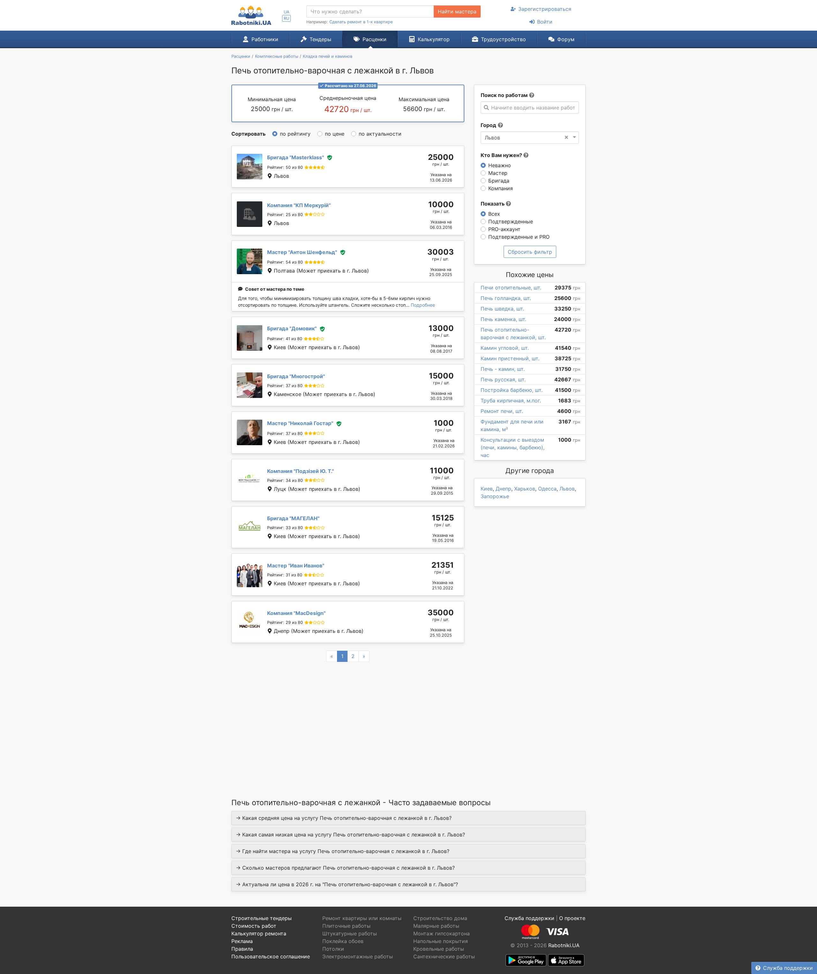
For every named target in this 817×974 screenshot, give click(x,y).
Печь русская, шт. (503, 379)
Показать (493, 203)
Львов (567, 488)
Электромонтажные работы (357, 956)
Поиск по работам (504, 95)
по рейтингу (295, 134)
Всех (494, 214)
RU (286, 18)
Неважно (499, 165)
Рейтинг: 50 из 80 (285, 167)
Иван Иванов (295, 565)
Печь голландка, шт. (506, 298)
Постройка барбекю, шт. (512, 390)
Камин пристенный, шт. (510, 358)
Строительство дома (440, 918)
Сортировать (248, 134)
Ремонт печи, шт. (502, 411)
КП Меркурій (299, 205)
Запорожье (495, 496)
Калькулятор (434, 39)
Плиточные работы (346, 926)
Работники (264, 39)
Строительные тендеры (261, 918)
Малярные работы (436, 926)
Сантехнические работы (444, 956)
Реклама (242, 941)
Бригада (498, 180)
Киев (487, 488)
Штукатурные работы (349, 933)
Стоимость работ (253, 926)
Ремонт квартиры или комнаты (361, 918)
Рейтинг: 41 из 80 (284, 338)
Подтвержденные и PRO (519, 237)
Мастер (497, 173)
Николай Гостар (300, 423)
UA (286, 12)
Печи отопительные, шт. (511, 287)
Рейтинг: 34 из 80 (285, 480)
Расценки (374, 39)
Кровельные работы (438, 949)
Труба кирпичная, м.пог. (511, 400)
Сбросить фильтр (530, 252)
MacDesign (296, 613)
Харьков (524, 488)
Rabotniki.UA (564, 945)
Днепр (503, 488)
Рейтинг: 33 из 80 (285, 527)
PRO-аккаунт (504, 229)
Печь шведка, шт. (502, 308)
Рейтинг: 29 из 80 (285, 622)
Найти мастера (457, 11)
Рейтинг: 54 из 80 (285, 262)
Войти (544, 22)
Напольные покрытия (440, 941)
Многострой (296, 376)
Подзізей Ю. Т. (300, 471)
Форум (565, 39)
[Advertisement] (347, 722)
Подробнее (423, 305)
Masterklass (295, 157)
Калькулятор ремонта (258, 933)
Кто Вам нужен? (502, 155)
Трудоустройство (503, 39)
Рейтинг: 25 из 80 (285, 214)
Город (488, 125)
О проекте (572, 918)
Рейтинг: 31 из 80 (284, 575)
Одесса (547, 488)
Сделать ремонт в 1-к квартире (361, 21)
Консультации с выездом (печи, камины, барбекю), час (512, 447)
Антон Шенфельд (302, 252)
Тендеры (320, 39)
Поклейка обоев (343, 941)
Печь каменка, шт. (503, 319)
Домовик (292, 328)
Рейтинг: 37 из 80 (285, 385)
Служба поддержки (788, 968)
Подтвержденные (510, 221)
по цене (334, 134)
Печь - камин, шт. (503, 369)
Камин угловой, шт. (505, 348)
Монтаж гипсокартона (441, 933)
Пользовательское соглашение (270, 956)
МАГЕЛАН (293, 518)
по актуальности (380, 134)
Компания (500, 188)
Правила (242, 949)
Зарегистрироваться (544, 9)
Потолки (333, 949)
